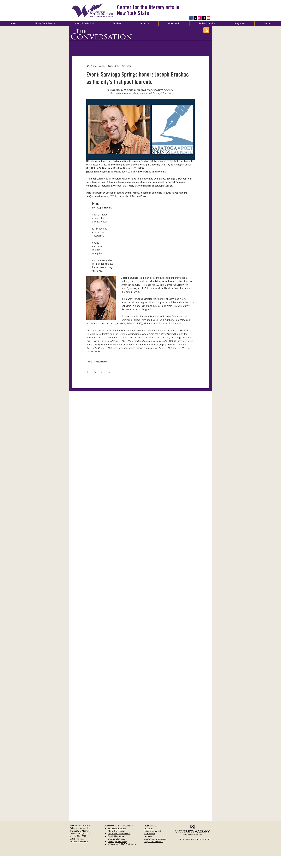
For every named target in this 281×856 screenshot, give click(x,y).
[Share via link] (109, 372)
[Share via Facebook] (87, 372)
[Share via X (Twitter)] (95, 372)
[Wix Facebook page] (191, 18)
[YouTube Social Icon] (208, 18)
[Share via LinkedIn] (102, 372)
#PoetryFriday (100, 362)
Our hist (148, 833)
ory (153, 833)
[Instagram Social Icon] (200, 18)
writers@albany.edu (79, 841)
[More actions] (193, 66)
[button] (145, 23)
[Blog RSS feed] (206, 30)
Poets (89, 362)
